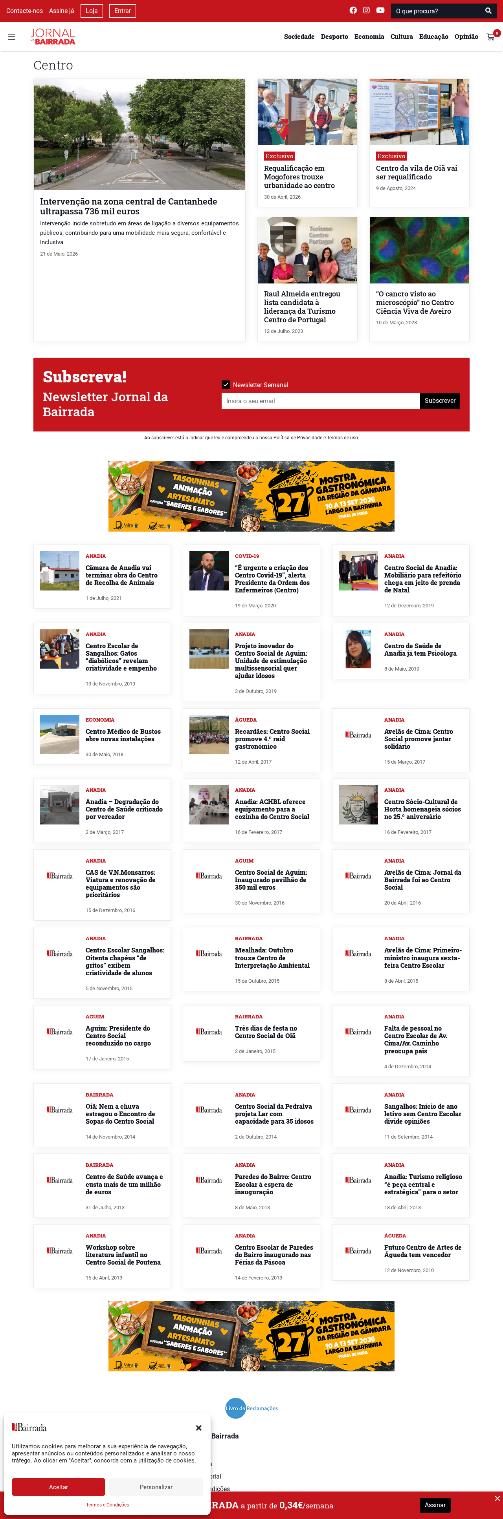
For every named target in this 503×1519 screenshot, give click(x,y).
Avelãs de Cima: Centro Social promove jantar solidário (418, 738)
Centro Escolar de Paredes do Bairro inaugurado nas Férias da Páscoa (274, 1254)
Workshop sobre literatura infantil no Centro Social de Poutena (123, 1254)
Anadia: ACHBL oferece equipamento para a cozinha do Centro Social (272, 809)
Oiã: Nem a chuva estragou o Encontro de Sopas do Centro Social (120, 1113)
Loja (92, 11)
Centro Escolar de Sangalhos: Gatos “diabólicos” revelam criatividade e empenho (121, 657)
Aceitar (58, 1487)
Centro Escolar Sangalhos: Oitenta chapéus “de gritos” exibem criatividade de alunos (125, 961)
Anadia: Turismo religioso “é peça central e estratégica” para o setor (423, 1183)
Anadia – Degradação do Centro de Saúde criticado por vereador (124, 809)
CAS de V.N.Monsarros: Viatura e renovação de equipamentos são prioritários (121, 883)
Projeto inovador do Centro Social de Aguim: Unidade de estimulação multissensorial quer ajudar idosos (271, 661)
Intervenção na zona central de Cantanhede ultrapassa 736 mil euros (128, 206)
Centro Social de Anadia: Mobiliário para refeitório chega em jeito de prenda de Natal (422, 578)
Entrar (122, 11)
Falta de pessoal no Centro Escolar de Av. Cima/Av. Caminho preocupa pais (415, 1039)
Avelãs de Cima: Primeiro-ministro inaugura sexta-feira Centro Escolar (423, 957)
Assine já (61, 11)
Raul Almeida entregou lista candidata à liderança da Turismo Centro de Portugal (302, 306)
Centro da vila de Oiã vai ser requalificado (416, 172)
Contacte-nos (24, 11)
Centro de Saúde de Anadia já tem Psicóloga (420, 649)
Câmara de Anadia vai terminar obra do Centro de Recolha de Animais (122, 575)
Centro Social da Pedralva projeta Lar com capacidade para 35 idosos (274, 1113)
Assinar (435, 1505)
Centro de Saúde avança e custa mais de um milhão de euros (124, 1183)
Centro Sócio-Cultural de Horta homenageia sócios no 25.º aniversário (422, 809)
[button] (199, 1427)
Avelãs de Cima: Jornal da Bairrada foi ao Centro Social (422, 879)
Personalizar (156, 1487)
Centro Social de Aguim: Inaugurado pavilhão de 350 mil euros (271, 879)
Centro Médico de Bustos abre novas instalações (123, 735)
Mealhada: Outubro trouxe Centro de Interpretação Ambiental (272, 957)
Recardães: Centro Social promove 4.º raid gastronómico (272, 738)
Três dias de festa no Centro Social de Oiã (266, 1032)
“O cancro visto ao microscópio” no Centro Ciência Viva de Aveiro (415, 302)
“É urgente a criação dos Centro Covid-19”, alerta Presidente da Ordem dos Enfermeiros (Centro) (272, 578)
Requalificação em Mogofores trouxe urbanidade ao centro (299, 177)
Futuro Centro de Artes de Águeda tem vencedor (423, 1251)
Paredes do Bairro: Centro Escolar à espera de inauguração (273, 1183)
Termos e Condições (107, 1505)
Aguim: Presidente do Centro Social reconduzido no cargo (118, 1035)
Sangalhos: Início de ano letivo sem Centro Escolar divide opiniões (422, 1113)
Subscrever (440, 400)
